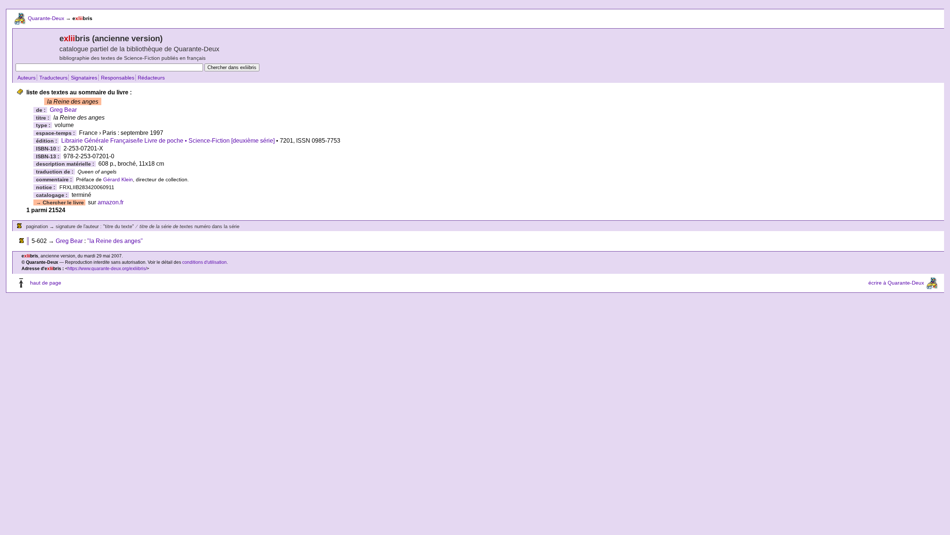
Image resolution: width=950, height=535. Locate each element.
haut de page (45, 283)
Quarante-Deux (46, 18)
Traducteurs (53, 78)
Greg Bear (63, 110)
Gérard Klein (118, 179)
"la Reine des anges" (115, 241)
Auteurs (26, 78)
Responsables (117, 78)
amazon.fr (111, 202)
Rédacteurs (151, 78)
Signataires (84, 78)
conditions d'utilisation (204, 262)
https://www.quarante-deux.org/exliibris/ (107, 268)
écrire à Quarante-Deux (896, 283)
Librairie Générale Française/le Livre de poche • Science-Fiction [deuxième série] (168, 140)
